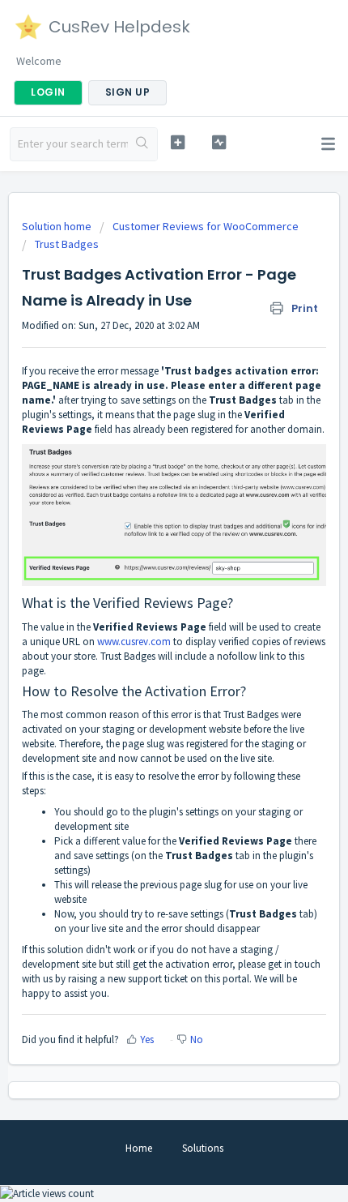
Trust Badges (67, 244)
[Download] (144, 597)
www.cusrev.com (134, 641)
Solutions (202, 1148)
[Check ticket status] (219, 142)
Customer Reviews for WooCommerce (205, 226)
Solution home (58, 226)
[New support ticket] (177, 142)
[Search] (142, 144)
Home (138, 1148)
